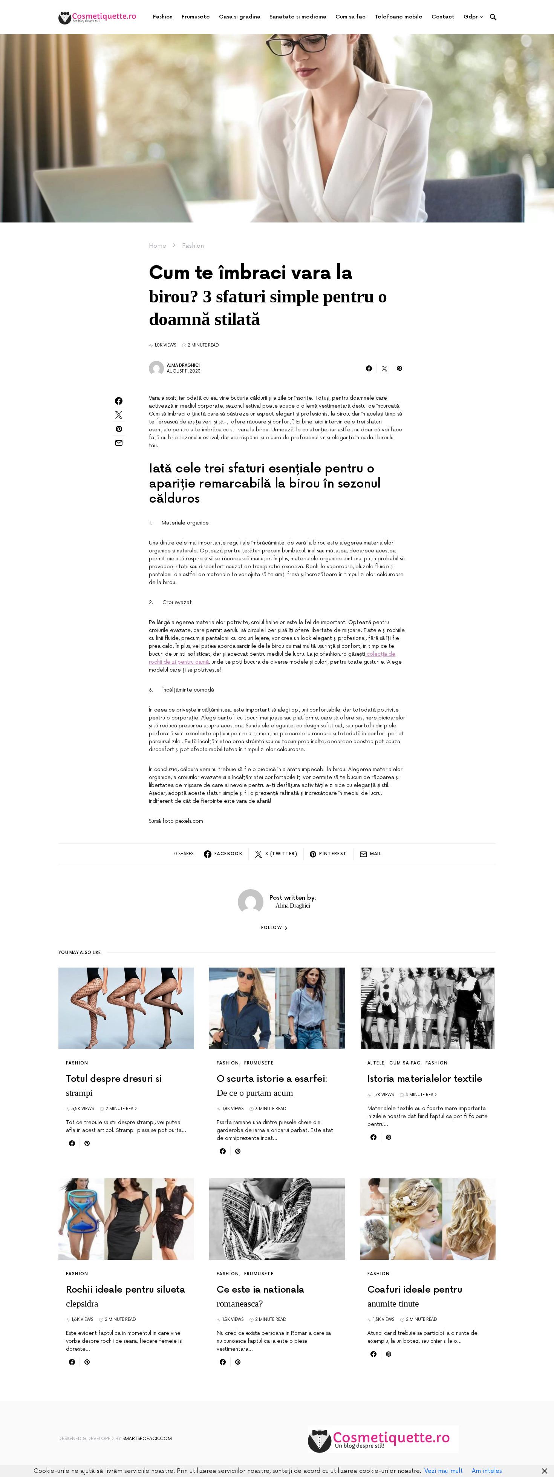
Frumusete (259, 1063)
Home (157, 246)
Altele (375, 1063)
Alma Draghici (183, 365)
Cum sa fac (405, 1063)
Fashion (193, 246)
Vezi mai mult (443, 1471)
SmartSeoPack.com (147, 1439)
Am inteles (487, 1471)
